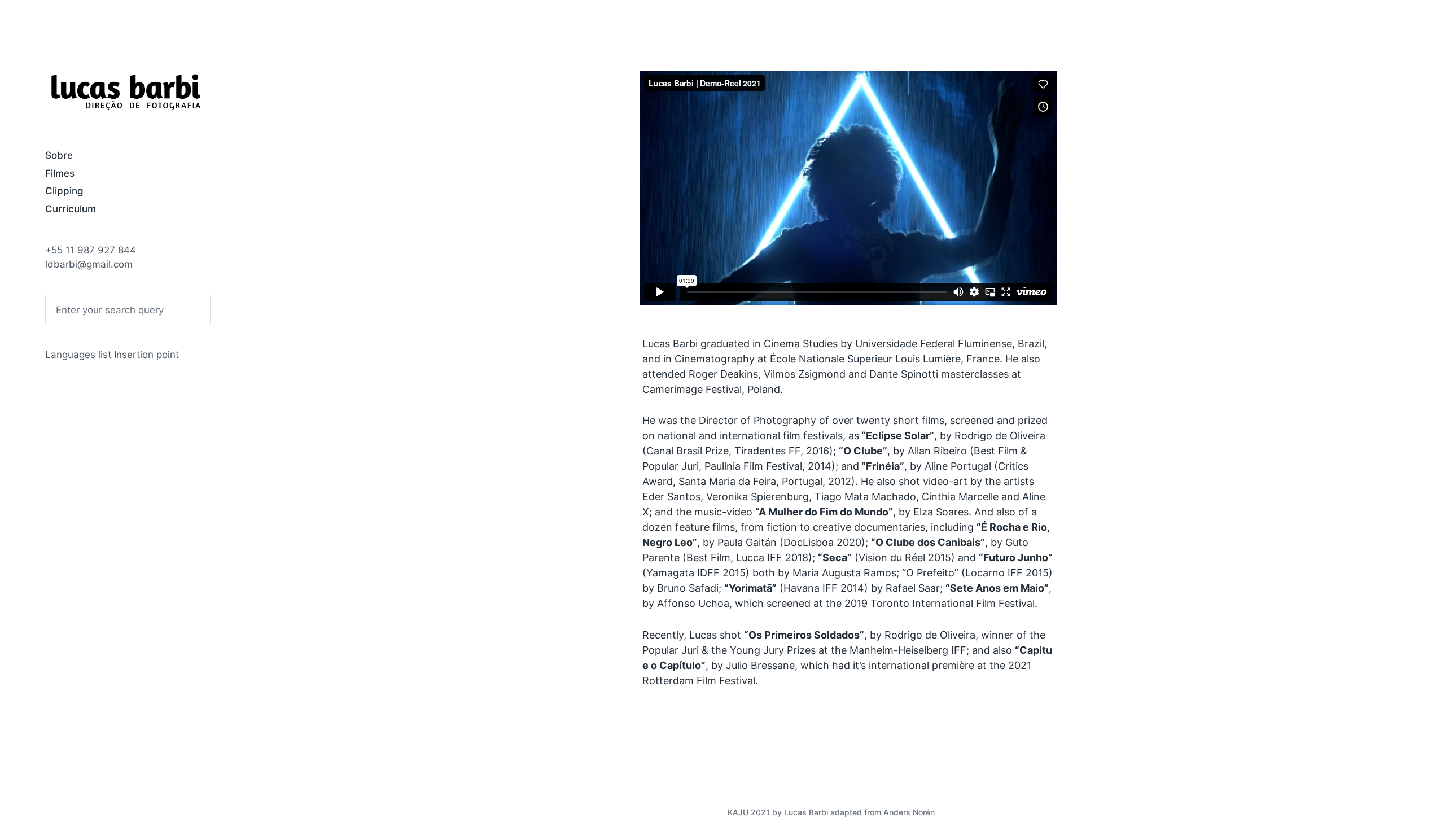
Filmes (60, 173)
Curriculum (70, 209)
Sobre (59, 155)
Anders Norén (909, 812)
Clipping (64, 190)
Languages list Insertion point (112, 354)
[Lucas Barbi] (125, 92)
